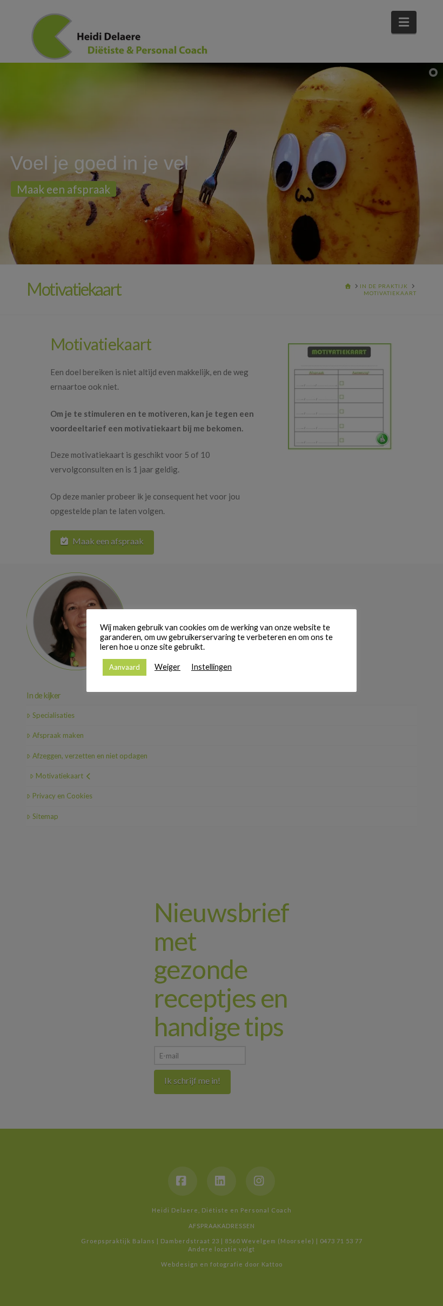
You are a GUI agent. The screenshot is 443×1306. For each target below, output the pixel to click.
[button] (404, 22)
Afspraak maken (58, 735)
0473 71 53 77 (341, 1240)
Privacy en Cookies (62, 795)
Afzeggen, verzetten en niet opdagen (89, 755)
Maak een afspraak (108, 541)
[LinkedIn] (221, 1181)
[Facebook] (182, 1181)
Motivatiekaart (59, 775)
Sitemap (45, 816)
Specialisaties (53, 715)
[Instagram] (260, 1181)
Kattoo (272, 1264)
